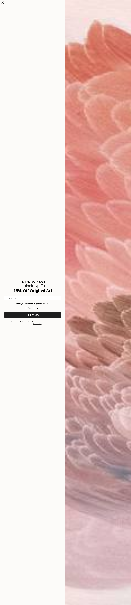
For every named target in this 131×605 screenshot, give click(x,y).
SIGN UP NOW (32, 315)
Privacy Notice (37, 324)
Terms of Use (26, 322)
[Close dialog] (2, 2)
